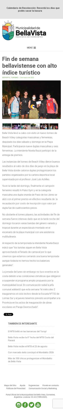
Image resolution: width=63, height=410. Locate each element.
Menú (30, 47)
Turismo (14, 77)
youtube (38, 405)
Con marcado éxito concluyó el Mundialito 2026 (31, 352)
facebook (25, 405)
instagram (19, 405)
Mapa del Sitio (10, 385)
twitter (31, 405)
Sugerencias (34, 385)
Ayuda (22, 385)
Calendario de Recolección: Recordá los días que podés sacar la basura (33, 9)
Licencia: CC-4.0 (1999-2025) (35, 397)
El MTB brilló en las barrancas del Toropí (27, 331)
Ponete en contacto (50, 385)
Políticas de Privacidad (15, 388)
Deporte (6, 77)
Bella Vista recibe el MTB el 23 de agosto (27, 346)
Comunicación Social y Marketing (43, 388)
